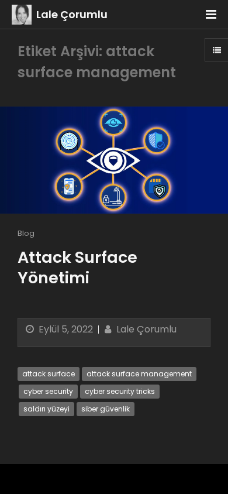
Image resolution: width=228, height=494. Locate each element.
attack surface (48, 374)
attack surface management (139, 374)
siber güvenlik (105, 409)
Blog (26, 233)
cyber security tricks (120, 391)
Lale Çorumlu (72, 14)
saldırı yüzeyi (46, 409)
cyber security (48, 391)
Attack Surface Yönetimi (77, 267)
